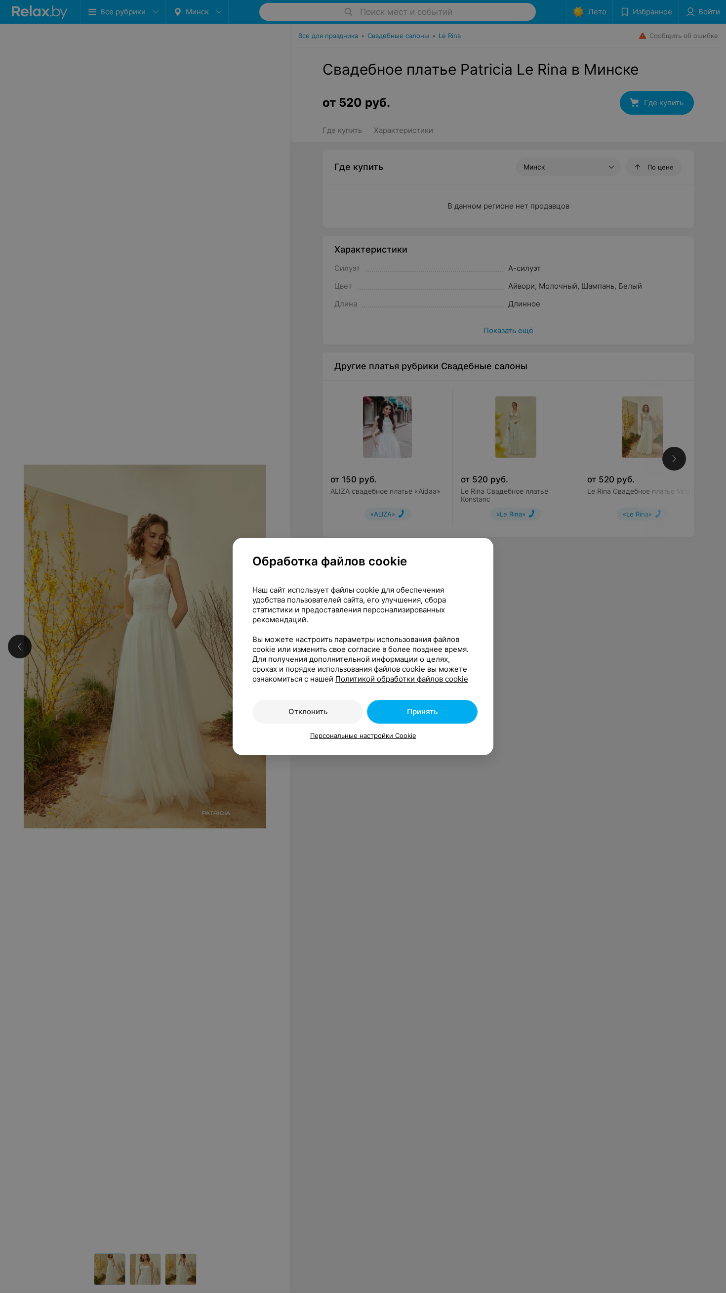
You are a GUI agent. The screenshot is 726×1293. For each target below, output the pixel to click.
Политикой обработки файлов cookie (401, 679)
